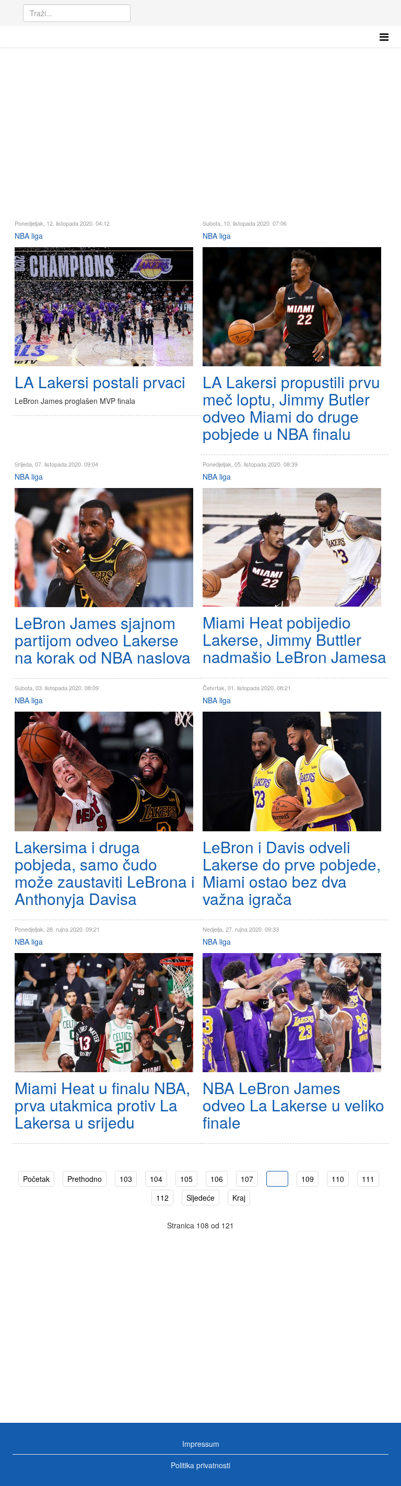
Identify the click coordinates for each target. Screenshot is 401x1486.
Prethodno (84, 1179)
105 (186, 1179)
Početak (36, 1179)
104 (156, 1179)
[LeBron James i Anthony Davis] (292, 771)
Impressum (200, 1443)
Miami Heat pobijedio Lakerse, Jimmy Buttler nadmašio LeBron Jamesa (294, 639)
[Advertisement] (200, 125)
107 (247, 1179)
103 (126, 1179)
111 (368, 1179)
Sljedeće (200, 1197)
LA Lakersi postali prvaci (100, 381)
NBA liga (29, 235)
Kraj (238, 1197)
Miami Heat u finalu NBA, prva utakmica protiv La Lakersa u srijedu (102, 1104)
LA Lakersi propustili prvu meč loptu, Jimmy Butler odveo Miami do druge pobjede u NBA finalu (291, 407)
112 (162, 1197)
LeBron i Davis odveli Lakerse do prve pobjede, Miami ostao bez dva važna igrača (292, 872)
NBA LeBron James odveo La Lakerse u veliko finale (293, 1104)
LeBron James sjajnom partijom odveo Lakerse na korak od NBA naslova (103, 639)
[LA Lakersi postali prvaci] (104, 306)
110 (338, 1179)
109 (307, 1179)
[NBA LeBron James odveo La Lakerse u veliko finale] (292, 1013)
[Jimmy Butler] (292, 306)
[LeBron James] (104, 547)
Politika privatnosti (200, 1465)
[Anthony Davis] (104, 771)
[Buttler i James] (292, 547)
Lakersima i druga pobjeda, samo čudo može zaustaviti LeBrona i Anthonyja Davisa (105, 872)
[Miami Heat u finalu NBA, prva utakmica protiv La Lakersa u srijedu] (104, 1012)
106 (216, 1179)
